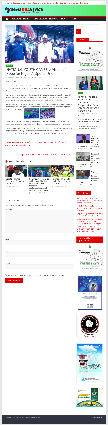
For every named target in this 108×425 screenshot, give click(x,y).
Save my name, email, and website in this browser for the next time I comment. (36, 275)
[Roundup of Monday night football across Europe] (62, 166)
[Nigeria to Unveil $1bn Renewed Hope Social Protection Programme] (83, 171)
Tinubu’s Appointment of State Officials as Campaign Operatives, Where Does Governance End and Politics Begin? (49, 3)
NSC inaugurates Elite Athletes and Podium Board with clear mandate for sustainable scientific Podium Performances (39, 184)
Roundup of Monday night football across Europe (62, 181)
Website (8, 263)
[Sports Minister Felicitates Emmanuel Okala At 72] (16, 166)
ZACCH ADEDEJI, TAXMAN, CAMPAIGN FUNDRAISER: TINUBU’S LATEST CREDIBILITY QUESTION (88, 229)
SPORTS (9, 66)
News (80, 93)
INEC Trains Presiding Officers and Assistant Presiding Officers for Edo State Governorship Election (38, 144)
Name (7, 239)
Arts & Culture (40, 19)
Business (26, 19)
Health (74, 19)
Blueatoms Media (97, 418)
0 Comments (37, 77)
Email (7, 251)
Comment (9, 209)
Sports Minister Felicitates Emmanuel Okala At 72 (15, 181)
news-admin (27, 77)
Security (63, 19)
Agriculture (16, 19)
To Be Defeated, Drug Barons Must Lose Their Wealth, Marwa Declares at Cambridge (89, 208)
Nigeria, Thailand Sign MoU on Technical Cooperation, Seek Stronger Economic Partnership (88, 103)
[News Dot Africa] (7, 19)
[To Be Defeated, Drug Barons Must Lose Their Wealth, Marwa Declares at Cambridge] (83, 135)
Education (53, 19)
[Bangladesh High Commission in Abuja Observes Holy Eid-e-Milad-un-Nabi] (83, 153)
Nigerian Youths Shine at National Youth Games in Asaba (47, 154)
